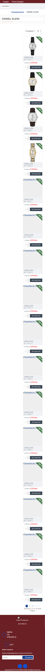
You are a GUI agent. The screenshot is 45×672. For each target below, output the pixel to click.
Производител (17, 12)
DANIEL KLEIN (28, 57)
